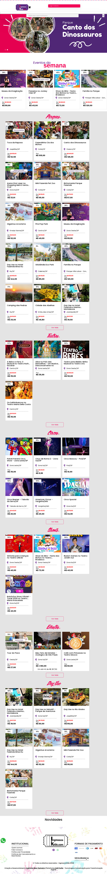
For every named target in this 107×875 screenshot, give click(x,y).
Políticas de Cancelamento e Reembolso (23, 855)
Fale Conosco (17, 850)
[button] (5, 50)
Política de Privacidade (20, 852)
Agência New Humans (35, 868)
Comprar (11, 110)
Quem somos (16, 847)
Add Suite (59, 868)
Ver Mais (54, 327)
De (6, 102)
